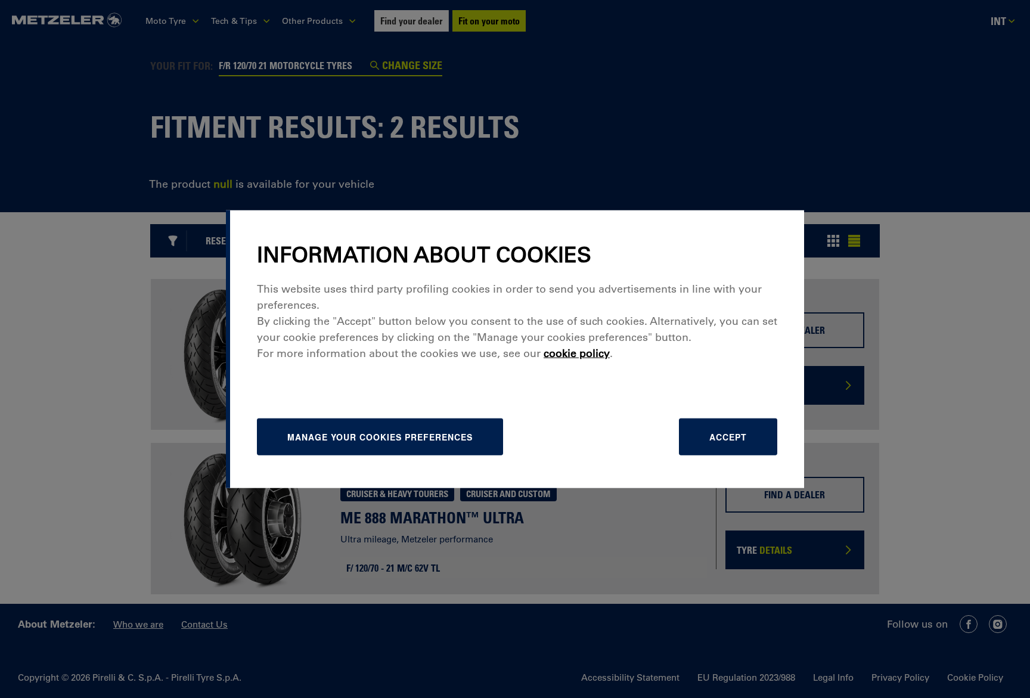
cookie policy (577, 353)
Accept (728, 437)
